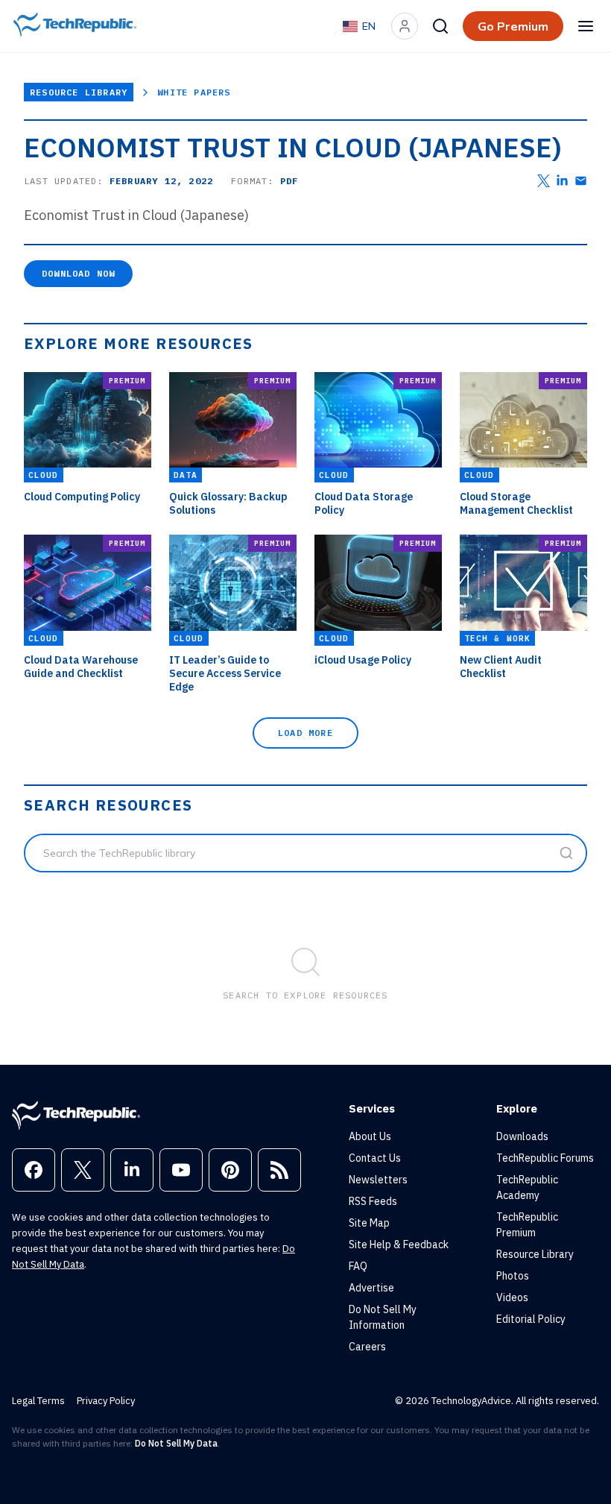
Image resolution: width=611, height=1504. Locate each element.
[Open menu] (585, 26)
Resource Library (78, 92)
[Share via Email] (580, 180)
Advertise (371, 1287)
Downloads (522, 1136)
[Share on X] (543, 180)
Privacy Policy (106, 1400)
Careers (367, 1346)
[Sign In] (404, 26)
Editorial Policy (531, 1319)
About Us (370, 1136)
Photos (512, 1276)
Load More (305, 732)
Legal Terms (38, 1400)
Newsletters (378, 1179)
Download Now (78, 273)
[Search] (440, 26)
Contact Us (375, 1158)
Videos (512, 1297)
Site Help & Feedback (399, 1244)
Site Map (369, 1223)
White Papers (193, 92)
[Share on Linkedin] (562, 180)
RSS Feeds (373, 1201)
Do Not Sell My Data (176, 1443)
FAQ (358, 1266)
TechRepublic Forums (545, 1158)
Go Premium (513, 26)
